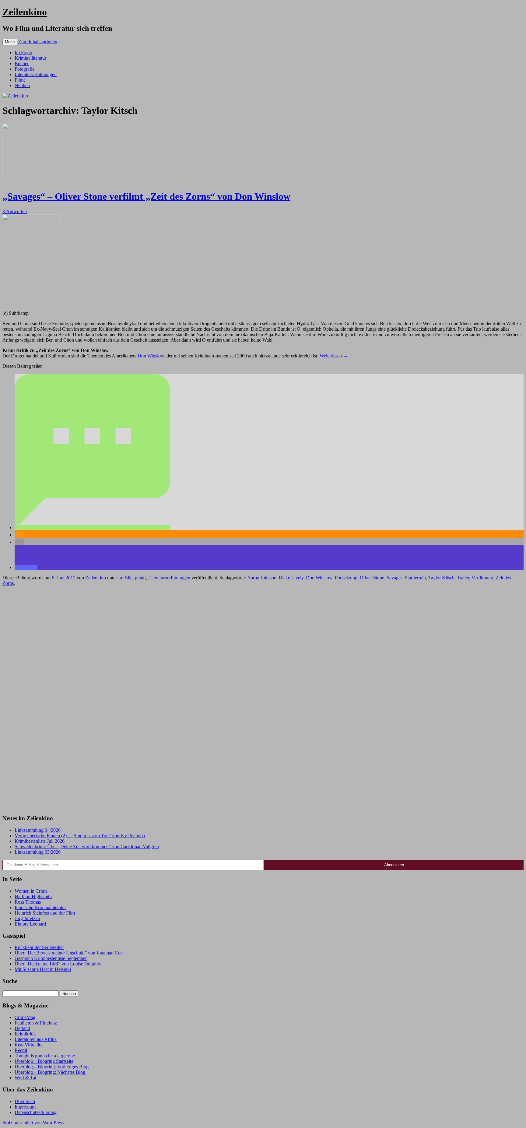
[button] (92, 527)
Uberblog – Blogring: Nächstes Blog (50, 1072)
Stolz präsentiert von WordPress (33, 1122)
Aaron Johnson (261, 577)
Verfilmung (482, 577)
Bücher (22, 63)
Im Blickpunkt (132, 577)
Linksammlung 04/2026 (38, 830)
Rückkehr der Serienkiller (39, 947)
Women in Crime (31, 891)
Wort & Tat (25, 1077)
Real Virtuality (29, 1044)
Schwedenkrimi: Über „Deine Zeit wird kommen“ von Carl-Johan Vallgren (87, 846)
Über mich (25, 1101)
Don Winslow (151, 355)
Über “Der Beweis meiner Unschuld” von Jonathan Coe (69, 952)
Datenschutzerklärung (36, 1112)
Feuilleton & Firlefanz (36, 1022)
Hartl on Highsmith (33, 896)
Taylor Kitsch (441, 577)
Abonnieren (394, 865)
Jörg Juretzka (27, 918)
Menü (10, 42)
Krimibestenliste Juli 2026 (40, 841)
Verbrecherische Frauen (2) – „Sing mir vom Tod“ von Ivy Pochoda (80, 835)
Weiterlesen (334, 355)
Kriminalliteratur (30, 58)
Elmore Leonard (30, 923)
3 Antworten (14, 211)
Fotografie (24, 69)
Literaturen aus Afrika (36, 1039)
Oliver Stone (372, 577)
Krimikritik (25, 1033)
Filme (20, 80)
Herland (22, 1028)
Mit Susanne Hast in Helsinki (43, 969)
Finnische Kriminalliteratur (40, 907)
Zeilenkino (24, 11)
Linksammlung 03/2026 (38, 852)
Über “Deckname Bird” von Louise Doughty (58, 963)
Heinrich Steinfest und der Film (45, 912)
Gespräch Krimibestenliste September (51, 958)
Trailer (463, 577)
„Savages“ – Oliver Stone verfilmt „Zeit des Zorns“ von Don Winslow (146, 196)
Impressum (25, 1106)
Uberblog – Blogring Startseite (44, 1061)
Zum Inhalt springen (37, 41)
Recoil (21, 1050)
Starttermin (415, 577)
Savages (394, 577)
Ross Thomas (28, 902)
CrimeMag (25, 1017)
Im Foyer (23, 52)
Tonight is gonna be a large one (45, 1055)
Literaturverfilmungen (36, 74)
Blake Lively (291, 577)
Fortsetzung (346, 577)
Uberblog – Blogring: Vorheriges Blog (52, 1066)
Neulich (22, 85)
